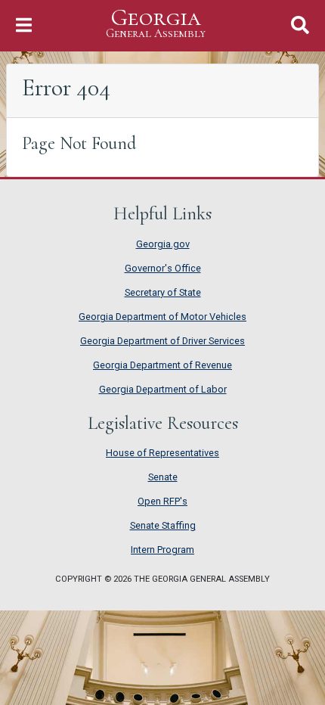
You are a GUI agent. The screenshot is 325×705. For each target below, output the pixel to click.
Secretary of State (163, 292)
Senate (163, 477)
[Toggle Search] (300, 25)
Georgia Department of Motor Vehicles (162, 316)
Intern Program (162, 549)
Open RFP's (162, 501)
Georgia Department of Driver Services (162, 340)
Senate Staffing (163, 525)
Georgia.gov (163, 244)
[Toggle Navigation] (24, 25)
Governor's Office (163, 268)
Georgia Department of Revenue (162, 365)
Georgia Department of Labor (163, 389)
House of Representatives (162, 452)
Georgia (156, 23)
